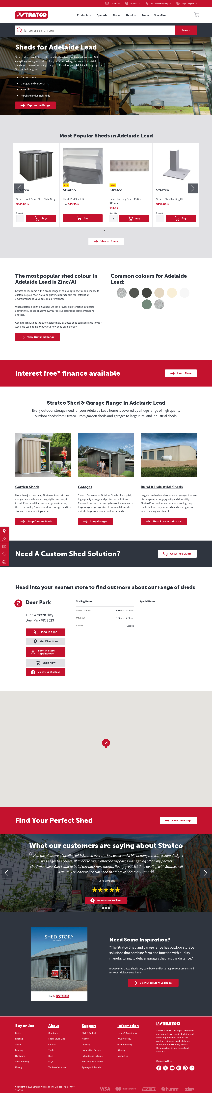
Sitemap (121, 1050)
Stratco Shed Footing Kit (169, 199)
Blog (50, 1055)
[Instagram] (178, 1068)
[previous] (19, 188)
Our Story (53, 1033)
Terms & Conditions (127, 1033)
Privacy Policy (124, 1038)
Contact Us (122, 1055)
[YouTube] (172, 1068)
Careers (52, 1044)
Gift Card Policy (124, 1044)
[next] (193, 188)
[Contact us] (4, 546)
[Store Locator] (4, 531)
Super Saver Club (56, 1038)
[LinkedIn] (191, 1068)
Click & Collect (89, 1033)
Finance (85, 1038)
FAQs (50, 1061)
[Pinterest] (185, 1068)
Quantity (20, 213)
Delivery (86, 1044)
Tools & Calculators (58, 1067)
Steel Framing (22, 1061)
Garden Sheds (27, 487)
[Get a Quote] (4, 539)
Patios (18, 1033)
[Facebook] (158, 1068)
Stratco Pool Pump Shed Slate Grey (35, 199)
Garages (85, 487)
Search (186, 30)
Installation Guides (91, 1050)
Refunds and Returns (92, 1055)
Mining (18, 1067)
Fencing (19, 1050)
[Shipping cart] (196, 15)
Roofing (19, 1038)
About (53, 1026)
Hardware (20, 1055)
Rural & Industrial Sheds (162, 487)
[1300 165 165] (4, 554)
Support (89, 1026)
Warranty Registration (92, 1061)
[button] (106, 744)
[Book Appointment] (4, 562)
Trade (51, 1050)
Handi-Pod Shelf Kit (74, 199)
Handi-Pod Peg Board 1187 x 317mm (125, 201)
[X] (165, 1068)
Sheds (18, 1044)
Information (128, 1026)
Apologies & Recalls (91, 1067)
